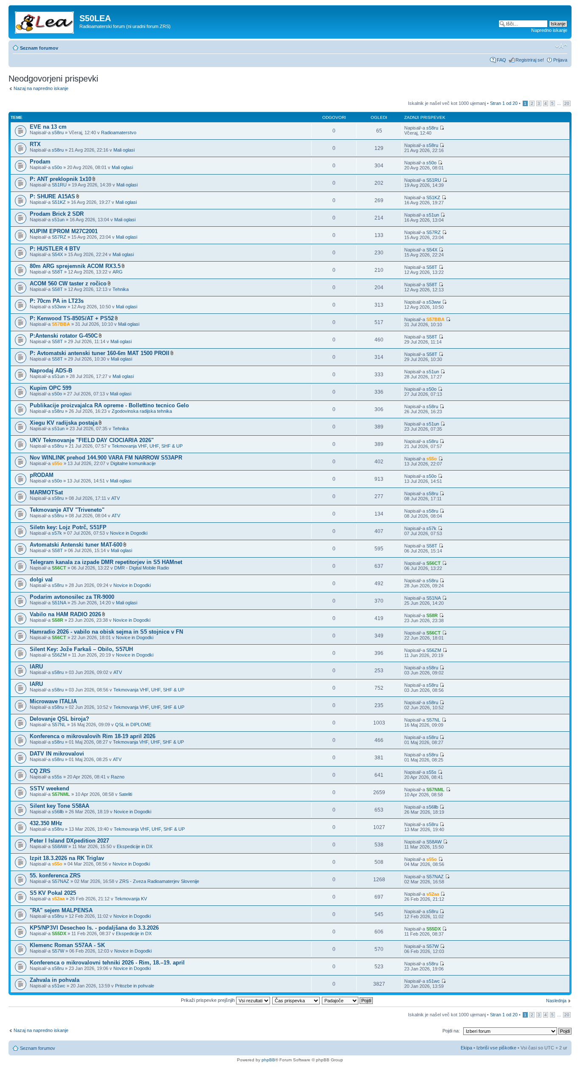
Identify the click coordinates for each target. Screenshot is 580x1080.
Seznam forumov (39, 48)
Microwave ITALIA (53, 701)
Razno (117, 776)
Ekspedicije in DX (134, 846)
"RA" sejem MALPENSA (61, 910)
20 (566, 103)
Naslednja (556, 1000)
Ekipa (466, 1047)
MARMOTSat (46, 492)
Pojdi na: (451, 1030)
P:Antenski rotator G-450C (64, 336)
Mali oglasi (124, 149)
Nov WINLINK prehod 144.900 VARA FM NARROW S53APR (106, 457)
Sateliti (125, 794)
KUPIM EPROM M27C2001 (64, 231)
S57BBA (61, 324)
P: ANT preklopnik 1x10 (60, 179)
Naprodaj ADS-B (51, 370)
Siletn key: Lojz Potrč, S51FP (68, 527)
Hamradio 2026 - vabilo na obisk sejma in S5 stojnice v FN (106, 632)
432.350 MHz (46, 823)
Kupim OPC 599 (50, 388)
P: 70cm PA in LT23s (57, 301)
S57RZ (59, 237)
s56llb (58, 811)
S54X (57, 254)
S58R (57, 620)
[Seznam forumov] (45, 20)
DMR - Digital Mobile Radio (141, 567)
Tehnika (121, 289)
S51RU (59, 184)
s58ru (58, 132)
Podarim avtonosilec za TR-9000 (72, 597)
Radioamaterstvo (118, 132)
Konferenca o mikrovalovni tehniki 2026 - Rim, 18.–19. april (107, 962)
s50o (57, 167)
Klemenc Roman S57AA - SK (67, 945)
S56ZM (59, 654)
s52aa (58, 898)
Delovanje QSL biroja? (59, 719)
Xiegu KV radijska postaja (64, 423)
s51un (58, 219)
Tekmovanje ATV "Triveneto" (67, 510)
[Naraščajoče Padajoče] (348, 1000)
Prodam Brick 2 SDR (57, 214)
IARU (36, 666)
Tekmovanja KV (131, 898)
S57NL (59, 724)
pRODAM (41, 475)
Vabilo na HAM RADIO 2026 (65, 614)
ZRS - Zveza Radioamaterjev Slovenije (159, 881)
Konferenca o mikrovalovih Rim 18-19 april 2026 (92, 736)
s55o (57, 463)
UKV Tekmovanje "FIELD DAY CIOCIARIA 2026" (92, 440)
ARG (118, 271)
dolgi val (41, 579)
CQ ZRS (40, 771)
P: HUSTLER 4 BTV (55, 248)
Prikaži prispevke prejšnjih (208, 1000)
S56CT (59, 567)
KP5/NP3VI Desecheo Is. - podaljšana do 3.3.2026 (94, 928)
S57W (58, 950)
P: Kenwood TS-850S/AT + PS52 (72, 318)
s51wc (58, 985)
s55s (57, 776)
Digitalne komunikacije (133, 463)
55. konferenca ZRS (55, 875)
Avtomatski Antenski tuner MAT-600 (76, 544)
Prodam (40, 161)
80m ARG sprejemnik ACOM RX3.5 (75, 266)
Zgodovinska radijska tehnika (142, 411)
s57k (57, 533)
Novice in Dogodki (128, 533)
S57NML (61, 794)
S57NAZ (60, 881)
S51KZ (59, 202)
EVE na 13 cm (48, 127)
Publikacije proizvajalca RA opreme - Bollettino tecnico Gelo (109, 405)
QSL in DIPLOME (133, 724)
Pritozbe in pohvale (134, 985)
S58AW (59, 846)
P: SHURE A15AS (52, 196)
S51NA (59, 602)
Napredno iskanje (549, 30)
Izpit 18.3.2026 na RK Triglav (67, 858)
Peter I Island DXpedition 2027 (69, 840)
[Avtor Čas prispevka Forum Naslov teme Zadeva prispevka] (296, 1000)
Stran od (504, 103)
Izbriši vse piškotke (497, 1047)
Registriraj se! (529, 59)
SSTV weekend (49, 788)
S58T (57, 271)
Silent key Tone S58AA (59, 806)
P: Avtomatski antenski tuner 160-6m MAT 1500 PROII (99, 353)
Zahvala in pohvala (54, 980)
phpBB (268, 1059)
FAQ (501, 59)
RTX (35, 144)
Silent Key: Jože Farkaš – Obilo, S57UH (81, 649)
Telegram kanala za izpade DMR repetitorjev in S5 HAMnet (106, 562)
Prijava (560, 59)
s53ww (59, 306)
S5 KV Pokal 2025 (53, 893)
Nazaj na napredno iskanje (41, 88)
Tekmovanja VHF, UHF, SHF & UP (147, 445)
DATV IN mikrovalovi (57, 753)
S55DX (59, 933)
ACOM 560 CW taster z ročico (68, 283)
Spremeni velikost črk (561, 46)
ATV (115, 498)
